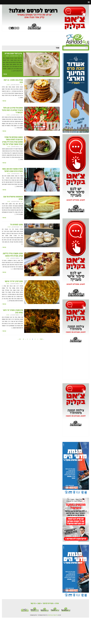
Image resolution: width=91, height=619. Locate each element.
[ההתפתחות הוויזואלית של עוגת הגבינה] (42, 207)
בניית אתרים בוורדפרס (53, 615)
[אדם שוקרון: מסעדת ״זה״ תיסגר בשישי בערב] (42, 321)
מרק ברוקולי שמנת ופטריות (13, 54)
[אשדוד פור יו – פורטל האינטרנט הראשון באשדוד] (77, 39)
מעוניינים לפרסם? (48, 603)
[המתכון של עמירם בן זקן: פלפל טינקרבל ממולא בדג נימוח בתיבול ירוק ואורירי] (42, 118)
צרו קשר (32, 603)
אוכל (20, 55)
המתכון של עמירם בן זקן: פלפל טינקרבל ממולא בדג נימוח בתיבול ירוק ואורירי (12, 110)
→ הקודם (42, 339)
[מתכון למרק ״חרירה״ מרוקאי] (42, 292)
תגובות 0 (7, 55)
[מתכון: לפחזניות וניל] (42, 235)
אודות (57, 603)
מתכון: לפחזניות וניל (16, 225)
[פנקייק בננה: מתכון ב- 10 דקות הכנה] (42, 91)
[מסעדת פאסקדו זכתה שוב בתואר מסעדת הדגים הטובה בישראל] (42, 179)
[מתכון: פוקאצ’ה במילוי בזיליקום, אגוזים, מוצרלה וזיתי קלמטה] (42, 264)
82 (23, 339)
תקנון (39, 603)
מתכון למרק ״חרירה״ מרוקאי (14, 281)
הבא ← (19, 339)
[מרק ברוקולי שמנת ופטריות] (41, 64)
